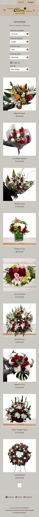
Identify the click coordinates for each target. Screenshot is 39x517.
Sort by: (13, 66)
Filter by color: (15, 54)
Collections (18, 25)
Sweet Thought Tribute (19, 430)
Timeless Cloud (19, 204)
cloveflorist (25, 508)
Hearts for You (19, 385)
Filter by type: (15, 46)
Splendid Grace (19, 339)
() (21, 2)
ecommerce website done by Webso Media (19, 510)
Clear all (16, 63)
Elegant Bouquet (19, 113)
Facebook (10, 497)
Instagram (28, 497)
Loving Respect (19, 475)
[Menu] (4, 10)
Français (31, 2)
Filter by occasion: (17, 30)
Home (11, 25)
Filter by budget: (16, 38)
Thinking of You (19, 249)
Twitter (19, 497)
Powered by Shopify (19, 513)
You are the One (19, 294)
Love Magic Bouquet (20, 158)
